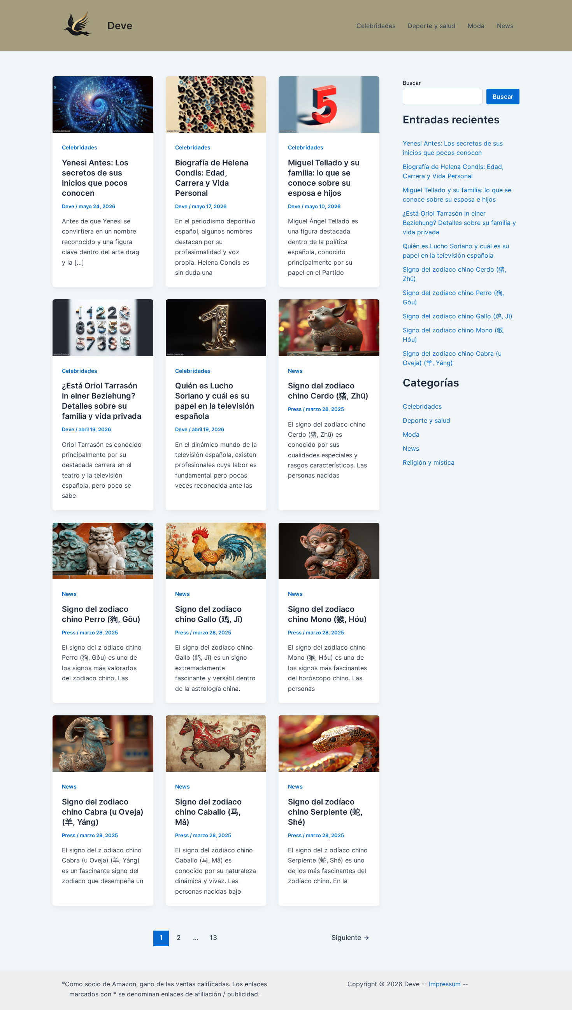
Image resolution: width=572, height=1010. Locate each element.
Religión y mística (428, 462)
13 (213, 937)
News (505, 26)
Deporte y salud (431, 26)
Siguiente (350, 937)
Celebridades (375, 26)
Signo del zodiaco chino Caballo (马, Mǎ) (208, 812)
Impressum (445, 984)
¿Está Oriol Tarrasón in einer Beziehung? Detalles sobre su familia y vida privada (459, 222)
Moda (476, 26)
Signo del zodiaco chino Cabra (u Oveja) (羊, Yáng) (103, 812)
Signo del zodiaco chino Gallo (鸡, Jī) (457, 316)
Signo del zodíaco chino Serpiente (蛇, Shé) (325, 812)
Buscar (412, 82)
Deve (119, 25)
